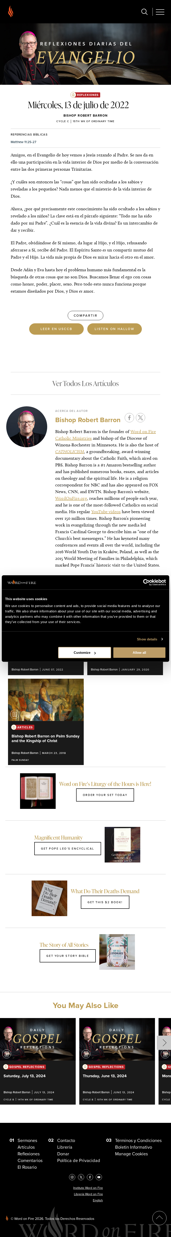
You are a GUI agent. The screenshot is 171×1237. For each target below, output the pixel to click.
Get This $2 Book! (105, 902)
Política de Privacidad (78, 1160)
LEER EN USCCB (56, 328)
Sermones (27, 1140)
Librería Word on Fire (88, 1194)
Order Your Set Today (105, 795)
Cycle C (62, 121)
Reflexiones (88, 95)
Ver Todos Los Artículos (85, 383)
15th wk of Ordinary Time (94, 121)
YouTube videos (106, 511)
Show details (147, 639)
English (98, 1200)
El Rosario (27, 1167)
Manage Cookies (131, 1153)
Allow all (139, 652)
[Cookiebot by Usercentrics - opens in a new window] (146, 582)
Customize (82, 652)
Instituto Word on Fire (88, 1188)
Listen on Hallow (114, 328)
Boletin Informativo (133, 1147)
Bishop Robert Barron (85, 115)
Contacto (66, 1140)
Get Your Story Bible (67, 956)
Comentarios (30, 1160)
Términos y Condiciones (138, 1140)
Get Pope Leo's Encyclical (67, 848)
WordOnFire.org (71, 498)
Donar (63, 1153)
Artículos (26, 1147)
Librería (64, 1147)
